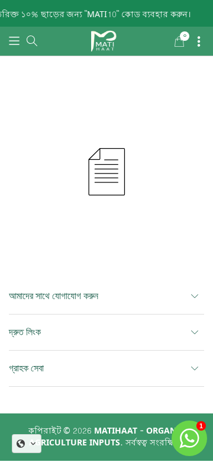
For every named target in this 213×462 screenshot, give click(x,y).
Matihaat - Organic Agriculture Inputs (107, 437)
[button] (14, 41)
